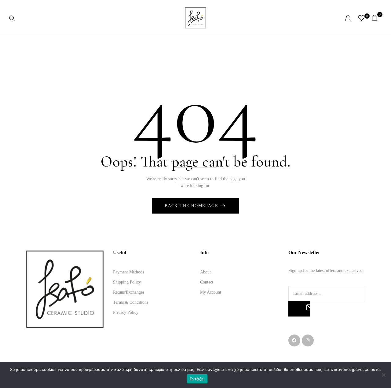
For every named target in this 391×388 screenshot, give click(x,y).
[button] (377, 17)
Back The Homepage (192, 205)
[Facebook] (294, 340)
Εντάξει (197, 378)
